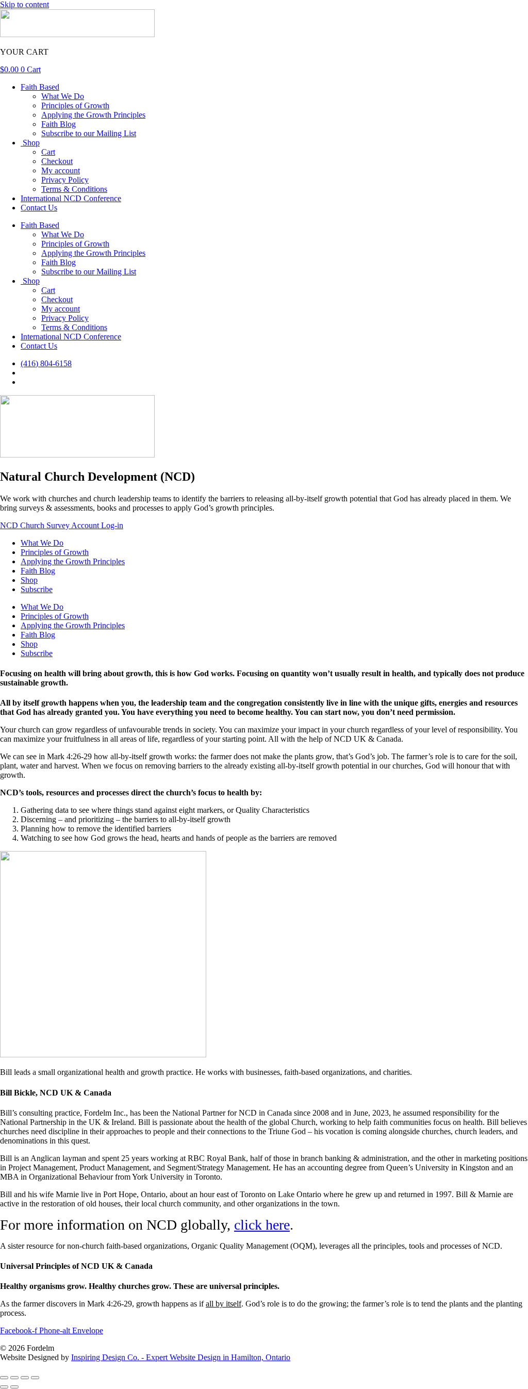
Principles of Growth (75, 105)
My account (60, 170)
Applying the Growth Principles (93, 114)
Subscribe (37, 589)
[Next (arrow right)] (14, 1386)
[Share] (25, 1377)
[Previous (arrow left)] (4, 1386)
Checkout (57, 161)
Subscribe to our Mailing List (88, 133)
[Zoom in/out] (4, 1377)
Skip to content (24, 4)
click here (262, 1225)
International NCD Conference (71, 198)
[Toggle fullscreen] (14, 1377)
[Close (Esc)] (35, 1377)
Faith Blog (58, 124)
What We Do (62, 96)
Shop (30, 142)
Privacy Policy (65, 179)
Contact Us (39, 207)
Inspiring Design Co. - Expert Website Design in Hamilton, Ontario (180, 1357)
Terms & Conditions (74, 189)
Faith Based (40, 87)
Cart (48, 152)
